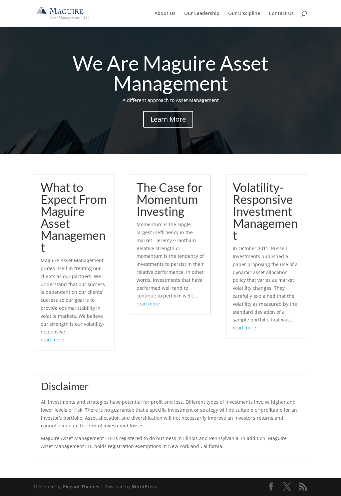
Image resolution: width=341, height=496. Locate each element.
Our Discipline (244, 13)
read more (52, 339)
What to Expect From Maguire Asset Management (74, 217)
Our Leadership (201, 13)
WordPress (144, 486)
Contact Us (281, 13)
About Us (165, 13)
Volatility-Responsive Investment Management (265, 211)
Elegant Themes (81, 486)
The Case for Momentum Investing (170, 199)
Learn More (168, 119)
